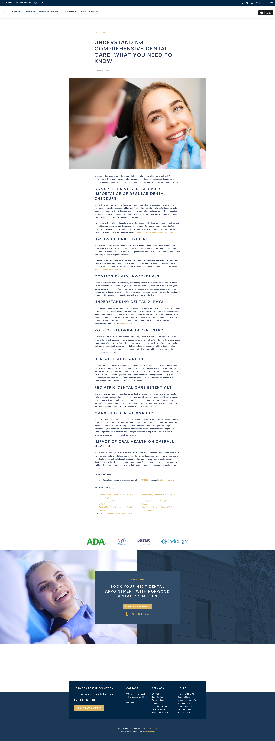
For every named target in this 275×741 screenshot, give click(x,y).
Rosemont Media (148, 732)
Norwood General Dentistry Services (108, 270)
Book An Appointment (137, 607)
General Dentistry (101, 33)
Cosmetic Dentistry (159, 697)
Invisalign (155, 703)
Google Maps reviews (165, 480)
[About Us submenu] (23, 11)
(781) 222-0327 (268, 3)
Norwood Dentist (125, 324)
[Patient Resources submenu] (60, 11)
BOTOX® (155, 694)
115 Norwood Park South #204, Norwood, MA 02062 (24, 3)
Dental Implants (158, 700)
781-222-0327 (143, 480)
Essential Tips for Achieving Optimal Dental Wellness (156, 232)
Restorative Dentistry (160, 713)
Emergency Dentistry (160, 706)
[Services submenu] (36, 11)
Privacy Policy (151, 729)
